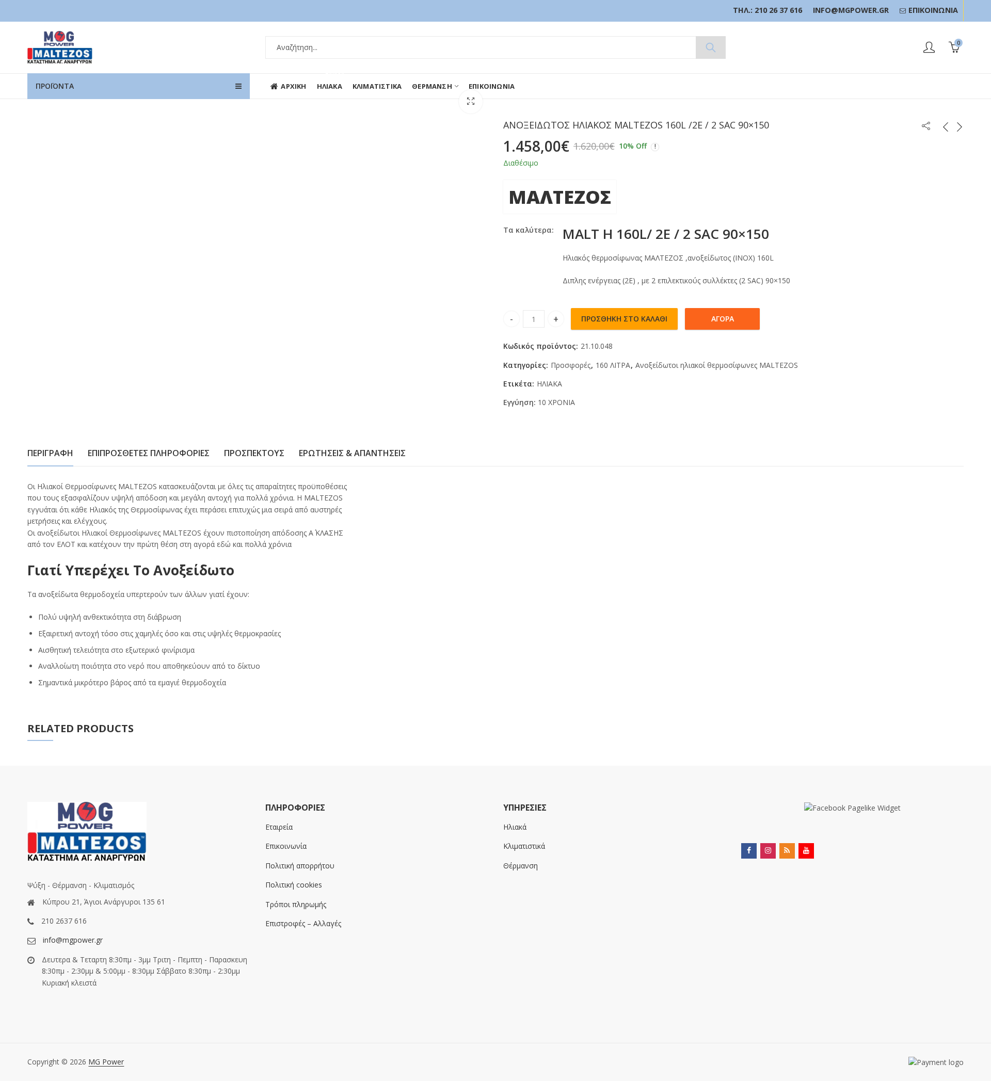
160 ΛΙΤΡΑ (613, 365)
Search (711, 47)
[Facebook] (749, 851)
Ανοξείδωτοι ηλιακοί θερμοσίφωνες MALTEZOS (716, 365)
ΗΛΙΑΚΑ (549, 384)
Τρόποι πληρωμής (295, 904)
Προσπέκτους (254, 453)
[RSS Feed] (787, 851)
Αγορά (722, 319)
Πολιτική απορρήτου (299, 865)
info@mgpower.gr (73, 940)
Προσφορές (570, 365)
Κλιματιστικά (524, 846)
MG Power (106, 1062)
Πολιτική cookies (293, 885)
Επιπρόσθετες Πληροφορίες (149, 453)
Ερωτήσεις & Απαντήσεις (352, 453)
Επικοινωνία (286, 846)
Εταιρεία (279, 827)
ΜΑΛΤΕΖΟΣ (559, 196)
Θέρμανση (520, 865)
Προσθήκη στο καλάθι (624, 319)
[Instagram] (768, 851)
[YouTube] (806, 851)
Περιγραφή (50, 453)
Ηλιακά (514, 827)
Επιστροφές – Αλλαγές (303, 923)
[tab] (50, 453)
